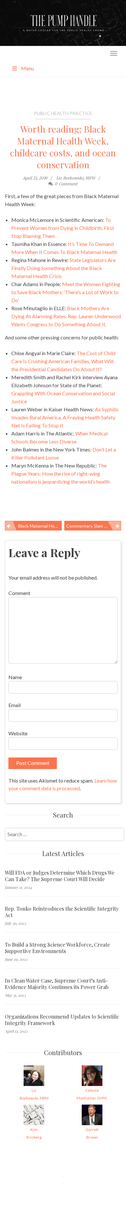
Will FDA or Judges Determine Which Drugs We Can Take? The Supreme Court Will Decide (59, 876)
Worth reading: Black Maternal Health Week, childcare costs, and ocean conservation (63, 147)
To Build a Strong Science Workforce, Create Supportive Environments (57, 947)
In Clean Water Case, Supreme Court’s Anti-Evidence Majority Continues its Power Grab (57, 983)
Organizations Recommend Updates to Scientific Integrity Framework (62, 1019)
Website (17, 733)
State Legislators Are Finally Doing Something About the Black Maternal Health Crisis (63, 268)
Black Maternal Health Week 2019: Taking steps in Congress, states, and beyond (40, 526)
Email (14, 705)
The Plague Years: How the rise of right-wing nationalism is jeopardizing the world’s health (60, 473)
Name (15, 677)
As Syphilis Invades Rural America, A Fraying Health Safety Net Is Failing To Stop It (65, 417)
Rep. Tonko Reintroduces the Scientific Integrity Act (62, 912)
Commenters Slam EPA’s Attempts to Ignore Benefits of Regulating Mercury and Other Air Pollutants (93, 526)
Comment (19, 593)
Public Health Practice (63, 113)
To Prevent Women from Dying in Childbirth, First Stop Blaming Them (62, 228)
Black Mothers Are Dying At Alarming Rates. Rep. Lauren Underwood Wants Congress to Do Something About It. (66, 316)
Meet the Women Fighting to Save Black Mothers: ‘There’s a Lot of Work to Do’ (65, 292)
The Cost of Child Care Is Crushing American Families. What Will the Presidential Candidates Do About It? (63, 361)
